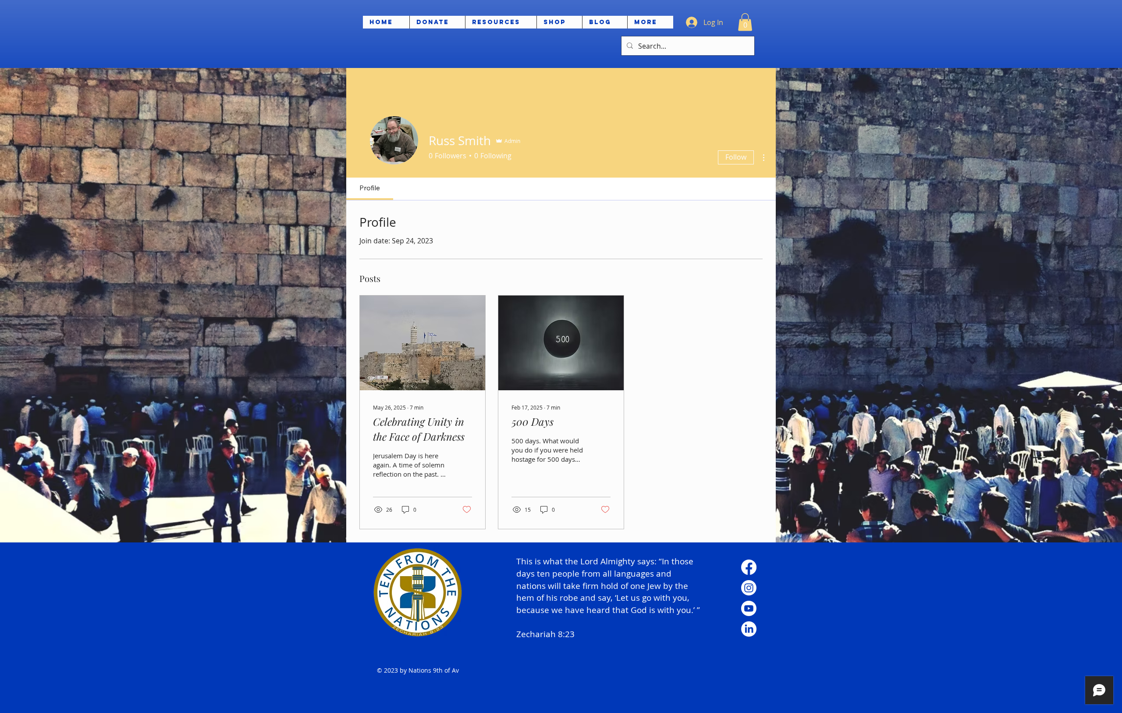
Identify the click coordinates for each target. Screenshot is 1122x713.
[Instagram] (748, 587)
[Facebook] (748, 567)
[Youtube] (748, 608)
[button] (745, 22)
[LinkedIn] (748, 629)
